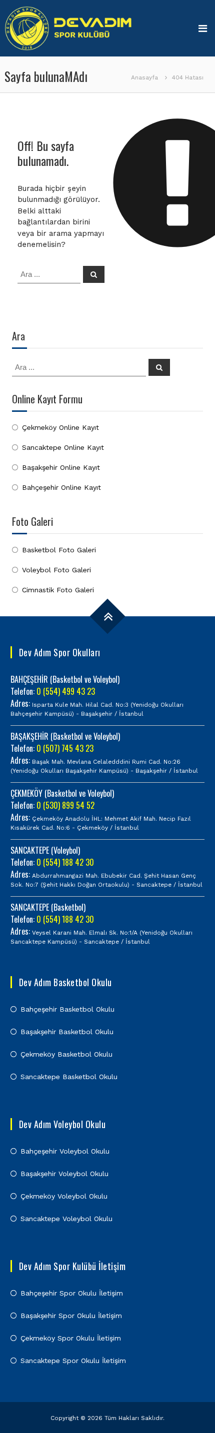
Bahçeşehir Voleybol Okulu (65, 1151)
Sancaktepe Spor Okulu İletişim (73, 1361)
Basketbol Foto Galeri (59, 550)
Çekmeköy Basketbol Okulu (66, 1054)
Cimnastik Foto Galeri (58, 590)
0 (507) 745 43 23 (65, 748)
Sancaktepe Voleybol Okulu (66, 1219)
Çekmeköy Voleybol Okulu (64, 1196)
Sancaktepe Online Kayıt (63, 447)
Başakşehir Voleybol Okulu (64, 1174)
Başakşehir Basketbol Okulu (67, 1032)
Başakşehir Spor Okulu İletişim (71, 1316)
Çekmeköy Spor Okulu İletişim (70, 1338)
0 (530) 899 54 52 (65, 805)
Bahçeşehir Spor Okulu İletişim (71, 1293)
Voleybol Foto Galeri (56, 570)
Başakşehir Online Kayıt (61, 467)
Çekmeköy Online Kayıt (60, 427)
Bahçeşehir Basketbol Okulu (67, 1009)
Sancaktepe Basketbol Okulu (69, 1077)
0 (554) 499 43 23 (65, 691)
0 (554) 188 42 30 (65, 862)
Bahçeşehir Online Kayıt (61, 487)
